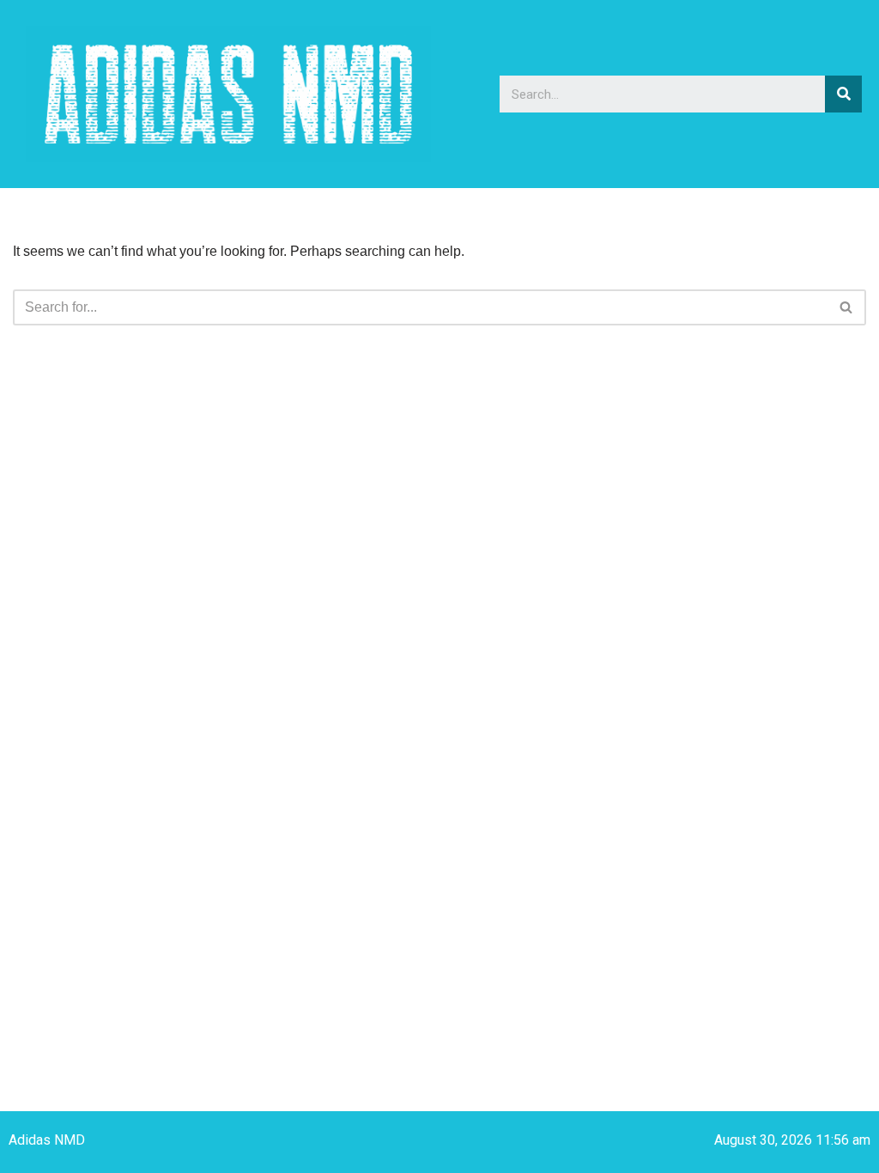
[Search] (843, 94)
